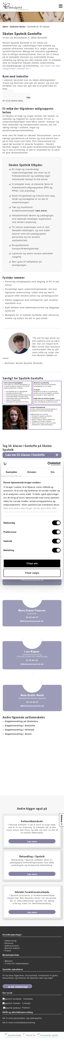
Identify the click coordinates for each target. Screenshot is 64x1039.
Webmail (9, 961)
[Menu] (61, 7)
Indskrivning (10, 941)
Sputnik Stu (31, 1035)
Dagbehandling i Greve (18, 734)
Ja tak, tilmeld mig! (18, 987)
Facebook (28, 999)
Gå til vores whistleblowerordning (19, 1022)
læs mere (41, 210)
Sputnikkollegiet (14, 1035)
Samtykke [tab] (11, 472)
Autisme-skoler (17, 26)
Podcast (26, 1008)
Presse (8, 950)
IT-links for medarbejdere (17, 963)
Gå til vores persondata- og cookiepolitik (22, 1018)
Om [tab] (53, 472)
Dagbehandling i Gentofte (20, 725)
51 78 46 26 (32, 660)
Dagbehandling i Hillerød (19, 729)
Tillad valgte (32, 572)
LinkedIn (26, 1003)
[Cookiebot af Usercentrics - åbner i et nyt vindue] (48, 464)
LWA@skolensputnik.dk (32, 664)
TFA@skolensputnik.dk (32, 580)
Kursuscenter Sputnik (49, 1035)
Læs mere (32, 841)
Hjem (5, 26)
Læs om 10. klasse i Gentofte (25, 455)
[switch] (56, 532)
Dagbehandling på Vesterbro (21, 721)
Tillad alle (32, 563)
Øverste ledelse (12, 948)
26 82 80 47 (32, 617)
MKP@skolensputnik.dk (32, 621)
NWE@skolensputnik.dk (32, 706)
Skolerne (9, 943)
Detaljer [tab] (32, 472)
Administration (12, 946)
